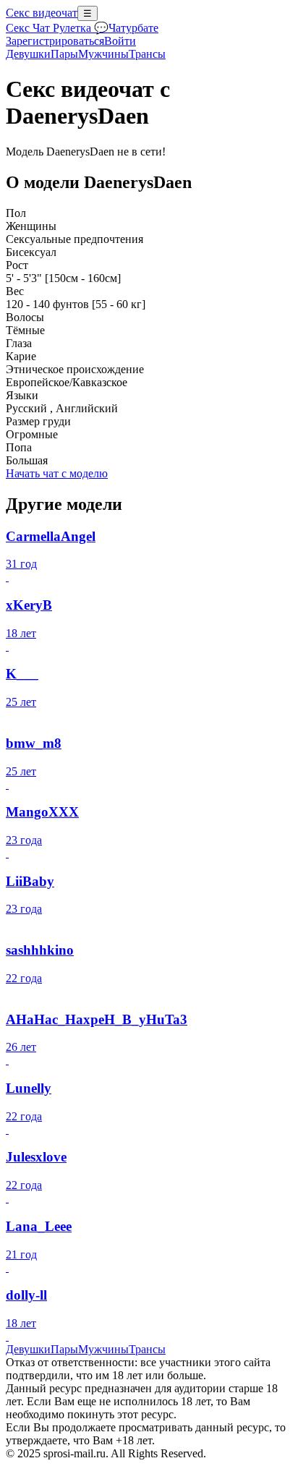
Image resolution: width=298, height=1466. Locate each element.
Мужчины (103, 54)
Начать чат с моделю (57, 473)
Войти (120, 41)
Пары (64, 54)
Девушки (28, 54)
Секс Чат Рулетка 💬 (57, 28)
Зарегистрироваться (55, 41)
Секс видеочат (41, 13)
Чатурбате (133, 28)
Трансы (147, 54)
